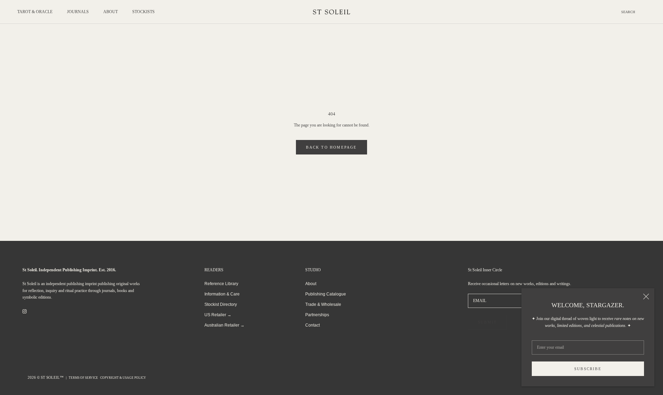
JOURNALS (78, 11)
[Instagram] (24, 311)
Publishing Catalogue (325, 294)
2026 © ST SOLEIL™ (46, 377)
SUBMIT (487, 322)
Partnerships (317, 314)
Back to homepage (331, 147)
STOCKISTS (143, 11)
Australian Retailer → (224, 325)
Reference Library (221, 283)
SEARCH (628, 12)
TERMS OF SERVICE (83, 377)
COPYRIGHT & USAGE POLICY (123, 377)
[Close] (646, 296)
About (310, 283)
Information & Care (222, 294)
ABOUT (110, 11)
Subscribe (588, 369)
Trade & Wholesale (323, 304)
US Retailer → (217, 314)
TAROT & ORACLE (34, 11)
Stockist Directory (220, 304)
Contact (312, 325)
